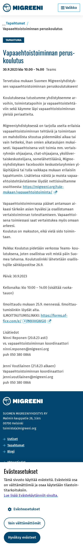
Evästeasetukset (27, 509)
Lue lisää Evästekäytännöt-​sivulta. (31, 495)
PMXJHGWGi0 (38, 321)
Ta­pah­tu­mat (15, 445)
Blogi (11, 451)
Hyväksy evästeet (22, 537)
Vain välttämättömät (24, 523)
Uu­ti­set (12, 439)
